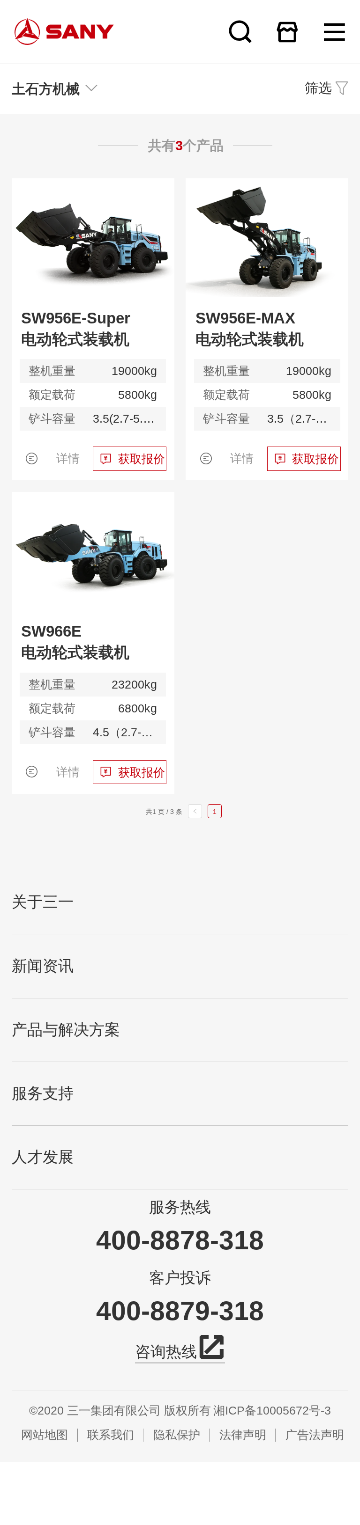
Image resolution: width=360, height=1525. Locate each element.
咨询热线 (166, 1351)
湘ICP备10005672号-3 (272, 1410)
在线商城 (287, 31)
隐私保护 (176, 1435)
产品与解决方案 (66, 1029)
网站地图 (44, 1435)
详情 (68, 458)
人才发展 (43, 1157)
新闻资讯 (43, 966)
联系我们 (110, 1435)
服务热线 (180, 1207)
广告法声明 (314, 1435)
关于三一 (43, 902)
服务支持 (43, 1093)
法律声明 (242, 1435)
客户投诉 (180, 1277)
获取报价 (141, 459)
